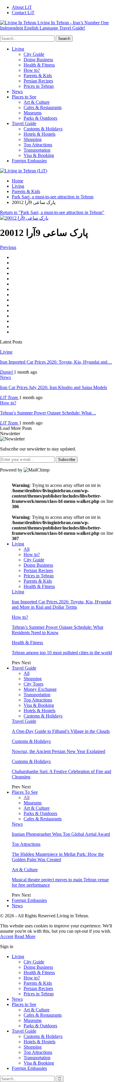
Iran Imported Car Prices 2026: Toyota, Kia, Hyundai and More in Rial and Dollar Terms (61, 604)
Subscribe (66, 459)
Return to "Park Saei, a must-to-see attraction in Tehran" (52, 212)
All (26, 549)
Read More (24, 936)
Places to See (24, 96)
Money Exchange (40, 689)
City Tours (33, 683)
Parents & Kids (38, 75)
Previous (8, 247)
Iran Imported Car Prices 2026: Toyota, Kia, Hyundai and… (56, 362)
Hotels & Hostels (39, 134)
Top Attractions (38, 144)
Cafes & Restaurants (43, 107)
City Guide (34, 54)
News (17, 91)
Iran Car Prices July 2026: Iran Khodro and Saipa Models (53, 387)
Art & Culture (37, 102)
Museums (33, 112)
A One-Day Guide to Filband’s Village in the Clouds (61, 731)
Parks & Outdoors (40, 118)
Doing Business (38, 59)
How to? (32, 70)
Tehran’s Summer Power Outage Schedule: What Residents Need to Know (57, 630)
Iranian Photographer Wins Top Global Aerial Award (61, 834)
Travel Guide (24, 123)
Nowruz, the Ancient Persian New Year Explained (58, 751)
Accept (6, 936)
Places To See (25, 792)
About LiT (22, 7)
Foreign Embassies (29, 160)
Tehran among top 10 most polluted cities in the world (62, 652)
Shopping (33, 139)
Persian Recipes (38, 80)
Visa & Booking (39, 155)
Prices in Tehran (39, 86)
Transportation (37, 150)
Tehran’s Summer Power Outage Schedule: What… (48, 412)
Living (18, 48)
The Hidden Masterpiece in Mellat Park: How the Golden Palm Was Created (58, 857)
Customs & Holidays (43, 128)
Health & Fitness (39, 64)
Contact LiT (23, 12)
